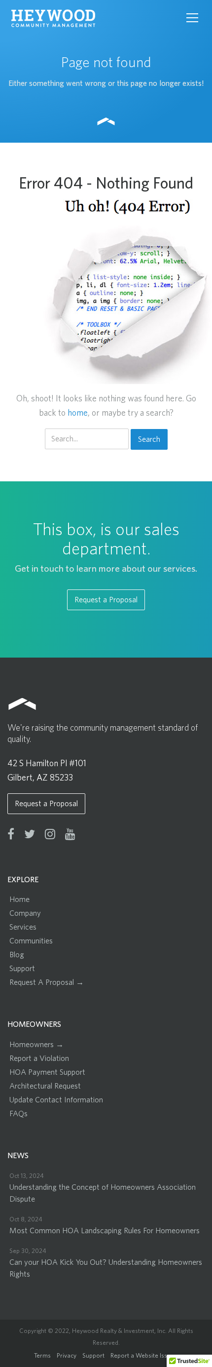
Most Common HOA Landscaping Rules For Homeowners (104, 1231)
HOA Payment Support (47, 1072)
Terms (42, 1356)
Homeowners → (36, 1045)
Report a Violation (39, 1058)
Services (22, 927)
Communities (31, 941)
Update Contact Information (56, 1100)
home (78, 413)
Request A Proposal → (46, 982)
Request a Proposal (106, 600)
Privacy (66, 1356)
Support (22, 969)
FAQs (18, 1114)
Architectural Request (45, 1086)
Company (25, 913)
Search (149, 439)
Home (19, 899)
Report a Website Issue (142, 1356)
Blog (16, 955)
